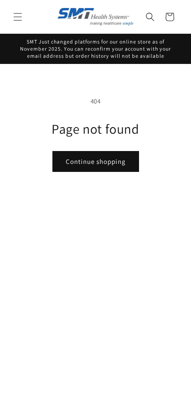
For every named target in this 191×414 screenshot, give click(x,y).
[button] (18, 17)
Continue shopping (96, 161)
